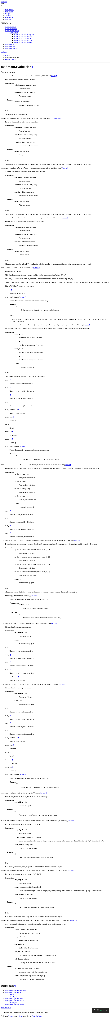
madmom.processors (12, 48)
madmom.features (11, 29)
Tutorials (8, 15)
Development (9, 17)
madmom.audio (10, 27)
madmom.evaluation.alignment (24, 35)
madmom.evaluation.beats (23, 36)
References (13, 996)
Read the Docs (37, 1016)
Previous (8, 1008)
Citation (8, 19)
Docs (7, 56)
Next (3, 1008)
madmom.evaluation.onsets (23, 40)
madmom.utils (10, 46)
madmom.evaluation (12, 31)
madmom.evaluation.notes (23, 38)
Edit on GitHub (10, 59)
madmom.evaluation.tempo (23, 42)
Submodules (14, 33)
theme (21, 1016)
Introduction (9, 10)
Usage (7, 14)
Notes (12, 994)
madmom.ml (9, 44)
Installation (9, 12)
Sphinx (10, 1016)
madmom (4, 2)
